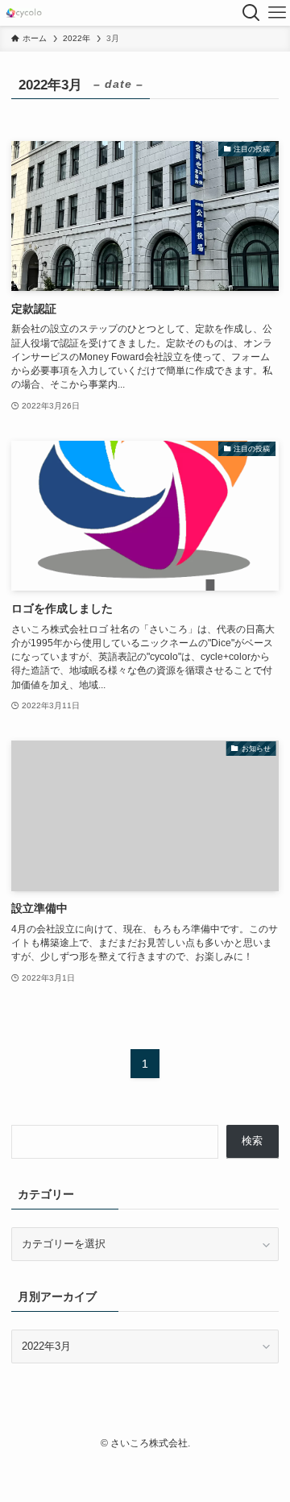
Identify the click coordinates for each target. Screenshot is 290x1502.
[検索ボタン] (251, 13)
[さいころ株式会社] (24, 13)
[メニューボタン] (277, 13)
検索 (252, 1141)
